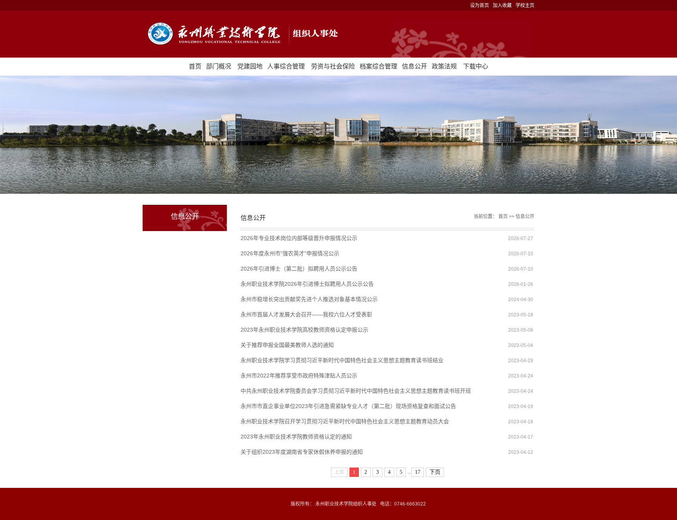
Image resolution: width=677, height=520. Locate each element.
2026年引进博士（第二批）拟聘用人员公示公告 (299, 268)
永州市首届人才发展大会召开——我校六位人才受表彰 (306, 314)
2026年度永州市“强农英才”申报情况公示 (290, 253)
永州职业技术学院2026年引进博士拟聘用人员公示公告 (307, 284)
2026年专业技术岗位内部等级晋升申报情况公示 (299, 238)
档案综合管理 (378, 66)
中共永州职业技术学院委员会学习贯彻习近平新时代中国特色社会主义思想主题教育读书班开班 (356, 391)
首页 (195, 66)
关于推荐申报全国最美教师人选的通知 (287, 345)
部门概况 (218, 66)
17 (417, 472)
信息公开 (414, 66)
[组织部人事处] (338, 34)
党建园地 (249, 66)
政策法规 (444, 66)
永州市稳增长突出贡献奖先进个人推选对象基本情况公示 (309, 299)
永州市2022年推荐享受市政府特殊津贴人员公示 (299, 375)
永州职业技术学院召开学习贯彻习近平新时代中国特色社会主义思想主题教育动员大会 (345, 421)
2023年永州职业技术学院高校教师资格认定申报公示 (304, 330)
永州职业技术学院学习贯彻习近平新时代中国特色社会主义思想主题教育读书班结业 (342, 360)
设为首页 (479, 5)
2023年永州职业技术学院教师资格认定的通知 (296, 436)
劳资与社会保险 (333, 66)
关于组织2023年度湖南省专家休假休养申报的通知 (302, 452)
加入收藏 (502, 5)
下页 (434, 472)
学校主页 (525, 5)
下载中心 (475, 66)
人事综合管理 (286, 66)
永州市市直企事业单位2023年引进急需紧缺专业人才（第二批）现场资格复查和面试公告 (348, 406)
